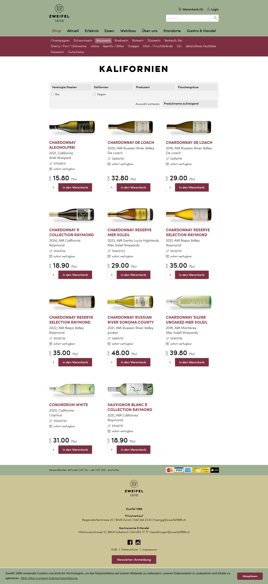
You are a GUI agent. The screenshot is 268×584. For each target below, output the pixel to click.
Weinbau (128, 30)
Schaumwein (83, 40)
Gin (179, 46)
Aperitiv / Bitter (113, 46)
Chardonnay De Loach (131, 142)
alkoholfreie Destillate (201, 46)
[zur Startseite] (59, 13)
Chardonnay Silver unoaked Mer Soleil (186, 320)
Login (214, 9)
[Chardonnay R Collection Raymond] (75, 214)
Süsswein (153, 40)
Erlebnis (92, 30)
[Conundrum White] (75, 389)
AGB (114, 549)
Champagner (60, 40)
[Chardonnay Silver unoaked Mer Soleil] (192, 302)
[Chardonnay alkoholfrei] (75, 127)
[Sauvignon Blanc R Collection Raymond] (134, 389)
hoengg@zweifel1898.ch (170, 520)
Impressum (149, 549)
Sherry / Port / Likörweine (69, 46)
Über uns (149, 30)
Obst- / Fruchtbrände (158, 46)
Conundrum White (68, 404)
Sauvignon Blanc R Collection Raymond (130, 407)
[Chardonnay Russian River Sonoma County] (134, 302)
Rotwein (137, 40)
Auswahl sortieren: (148, 104)
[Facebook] (130, 544)
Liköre (95, 46)
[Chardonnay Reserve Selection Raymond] (192, 214)
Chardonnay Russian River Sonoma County (131, 320)
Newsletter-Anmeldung (134, 559)
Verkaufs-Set (173, 40)
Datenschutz (129, 549)
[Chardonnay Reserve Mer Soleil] (134, 214)
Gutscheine (76, 52)
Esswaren (57, 52)
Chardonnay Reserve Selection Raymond (188, 232)
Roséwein (121, 40)
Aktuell (73, 30)
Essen (109, 30)
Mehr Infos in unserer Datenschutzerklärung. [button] (49, 578)
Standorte (172, 30)
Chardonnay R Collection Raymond (71, 232)
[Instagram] (138, 544)
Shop (56, 30)
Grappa (133, 46)
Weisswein (103, 40)
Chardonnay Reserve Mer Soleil (130, 232)
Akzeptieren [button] (250, 576)
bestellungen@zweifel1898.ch (170, 532)
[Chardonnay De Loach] (134, 127)
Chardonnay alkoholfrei (62, 145)
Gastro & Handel (201, 30)
